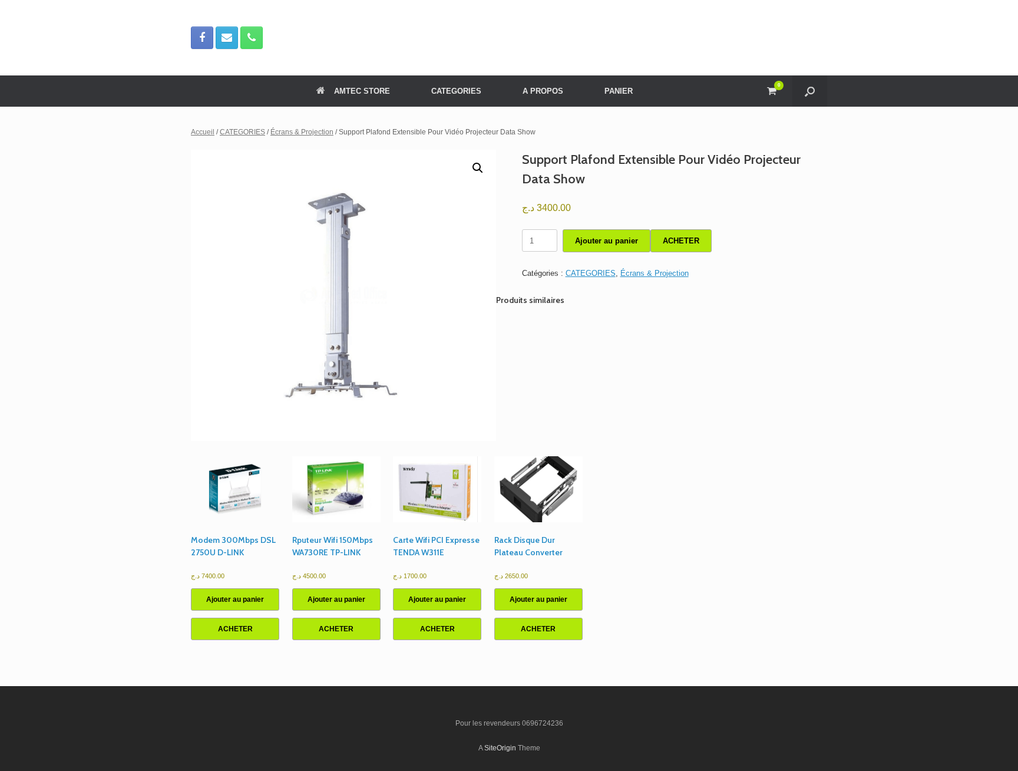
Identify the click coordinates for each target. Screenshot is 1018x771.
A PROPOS (543, 91)
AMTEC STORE (362, 91)
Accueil (202, 132)
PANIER (618, 91)
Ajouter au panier (606, 240)
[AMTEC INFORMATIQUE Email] (227, 38)
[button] (809, 91)
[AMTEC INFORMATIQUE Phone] (251, 38)
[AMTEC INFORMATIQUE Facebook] (202, 38)
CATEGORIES (456, 91)
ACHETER (681, 240)
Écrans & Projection (301, 132)
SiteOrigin (500, 748)
